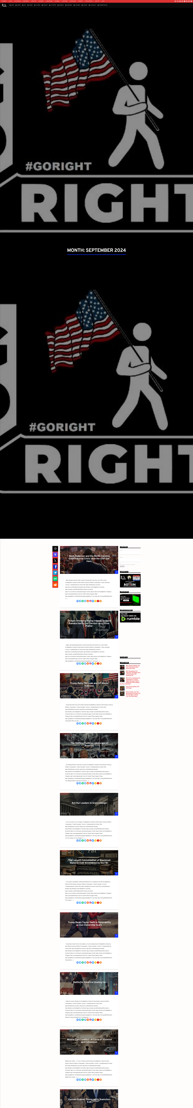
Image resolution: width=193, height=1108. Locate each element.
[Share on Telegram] (55, 626)
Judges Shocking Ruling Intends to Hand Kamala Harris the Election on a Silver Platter (89, 677)
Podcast (45, 5)
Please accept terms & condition (128, 617)
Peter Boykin (63, 624)
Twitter (34, 1)
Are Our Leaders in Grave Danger (89, 856)
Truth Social (89, 1)
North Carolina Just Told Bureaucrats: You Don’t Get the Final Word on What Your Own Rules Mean (133, 748)
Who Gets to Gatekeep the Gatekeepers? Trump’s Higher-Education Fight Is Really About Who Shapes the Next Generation (130, 734)
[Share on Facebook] (55, 620)
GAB (103, 1)
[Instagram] (90, 654)
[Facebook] (77, 654)
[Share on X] (55, 614)
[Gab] (82, 654)
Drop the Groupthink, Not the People (132, 740)
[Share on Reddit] (55, 638)
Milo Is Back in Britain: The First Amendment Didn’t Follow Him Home (133, 720)
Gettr (97, 1)
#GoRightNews (65, 600)
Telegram (18, 1)
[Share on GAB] (55, 632)
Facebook (26, 1)
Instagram (49, 1)
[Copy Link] (95, 654)
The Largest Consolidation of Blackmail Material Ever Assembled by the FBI (89, 915)
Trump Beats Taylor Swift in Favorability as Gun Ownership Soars (89, 977)
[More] (100, 654)
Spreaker (73, 1)
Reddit (81, 1)
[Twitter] (85, 654)
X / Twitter (53, 5)
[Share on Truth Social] (55, 608)
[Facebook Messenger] (93, 654)
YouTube (64, 1)
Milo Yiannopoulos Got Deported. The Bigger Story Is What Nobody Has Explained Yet (133, 727)
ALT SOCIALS (93, 5)
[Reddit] (88, 654)
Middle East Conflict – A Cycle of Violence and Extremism (89, 1094)
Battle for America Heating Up (89, 1035)
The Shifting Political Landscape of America (89, 798)
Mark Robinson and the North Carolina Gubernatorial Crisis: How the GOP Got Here (89, 612)
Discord (41, 1)
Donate (4, 1)
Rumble (57, 1)
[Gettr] (98, 654)
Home (12, 5)
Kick (10, 1)
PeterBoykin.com (103, 5)
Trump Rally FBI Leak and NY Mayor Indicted (89, 738)
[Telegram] (80, 654)
